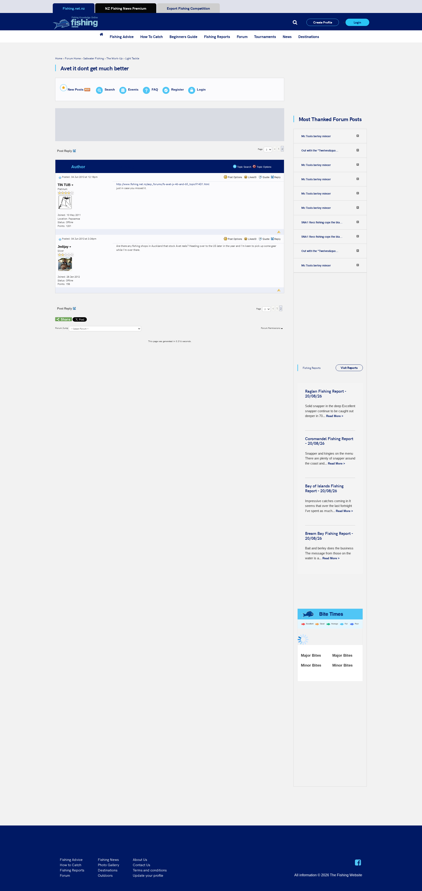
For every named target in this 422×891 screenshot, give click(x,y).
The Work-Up (114, 58)
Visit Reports (349, 367)
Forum (242, 36)
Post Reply (64, 151)
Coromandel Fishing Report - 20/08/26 (329, 441)
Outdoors (105, 875)
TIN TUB (64, 185)
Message (128, 166)
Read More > (334, 416)
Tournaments (265, 36)
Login (357, 22)
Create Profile (322, 22)
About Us (140, 859)
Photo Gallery (108, 864)
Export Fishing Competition (188, 8)
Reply (277, 177)
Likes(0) (251, 177)
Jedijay (63, 246)
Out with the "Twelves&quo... (319, 150)
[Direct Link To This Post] (60, 177)
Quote (266, 177)
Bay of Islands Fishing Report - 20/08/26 (324, 488)
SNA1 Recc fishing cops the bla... (321, 222)
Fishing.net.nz (74, 8)
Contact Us (141, 864)
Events (133, 89)
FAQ (155, 89)
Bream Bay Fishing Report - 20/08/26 (329, 535)
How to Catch (70, 864)
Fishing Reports (217, 36)
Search (110, 89)
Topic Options (263, 167)
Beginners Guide (183, 36)
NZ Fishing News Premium (125, 8)
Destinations (308, 36)
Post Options (234, 177)
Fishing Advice (122, 36)
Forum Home (73, 58)
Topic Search (243, 167)
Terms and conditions (150, 869)
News (287, 36)
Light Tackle (132, 58)
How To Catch (151, 36)
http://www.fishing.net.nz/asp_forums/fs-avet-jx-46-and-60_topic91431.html (162, 184)
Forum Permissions (271, 328)
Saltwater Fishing (93, 58)
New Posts (76, 89)
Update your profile (148, 875)
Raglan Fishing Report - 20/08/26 (325, 393)
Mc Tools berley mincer (316, 136)
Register (177, 89)
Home (58, 58)
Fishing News (108, 859)
